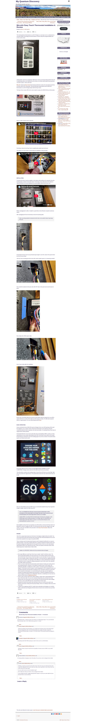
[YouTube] (58, 714)
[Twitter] (53, 714)
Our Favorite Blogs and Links (63, 79)
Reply (20, 624)
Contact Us (63, 17)
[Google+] (56, 714)
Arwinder (20, 638)
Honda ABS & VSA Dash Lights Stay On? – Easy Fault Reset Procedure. (64, 116)
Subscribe (63, 28)
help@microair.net (32, 575)
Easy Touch (27, 84)
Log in (18, 715)
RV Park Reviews (31, 17)
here (40, 420)
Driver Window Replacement (47, 599)
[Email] (59, 714)
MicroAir (18, 84)
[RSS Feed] (61, 714)
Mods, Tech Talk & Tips (48, 17)
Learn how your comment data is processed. (43, 710)
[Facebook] (51, 714)
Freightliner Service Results (22, 599)
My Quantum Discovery (27, 1)
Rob (29, 29)
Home (18, 19)
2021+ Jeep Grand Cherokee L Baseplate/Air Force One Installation (64, 89)
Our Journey (19, 17)
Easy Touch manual (43, 527)
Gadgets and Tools (35, 19)
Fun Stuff (25, 17)
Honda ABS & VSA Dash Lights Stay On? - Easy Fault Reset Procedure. (64, 86)
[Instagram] (54, 714)
